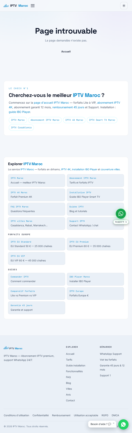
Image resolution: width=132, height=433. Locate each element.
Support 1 (105, 375)
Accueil (66, 51)
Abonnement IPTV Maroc (45, 120)
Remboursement (61, 415)
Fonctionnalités (74, 371)
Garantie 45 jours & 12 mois (112, 367)
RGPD (105, 415)
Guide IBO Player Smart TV (84, 194)
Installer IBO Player (80, 279)
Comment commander (23, 279)
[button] (32, 5)
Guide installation (75, 365)
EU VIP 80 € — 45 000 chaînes (28, 258)
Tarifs (69, 359)
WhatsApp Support (111, 353)
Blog (68, 382)
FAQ (68, 377)
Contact (70, 400)
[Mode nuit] (124, 5)
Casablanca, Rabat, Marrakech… (29, 223)
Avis (68, 394)
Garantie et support (22, 307)
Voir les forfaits (108, 359)
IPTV (19, 6)
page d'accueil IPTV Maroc (51, 102)
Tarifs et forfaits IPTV (82, 180)
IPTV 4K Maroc (74, 120)
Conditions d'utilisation (16, 415)
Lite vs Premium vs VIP (23, 293)
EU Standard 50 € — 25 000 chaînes (31, 244)
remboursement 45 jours (68, 107)
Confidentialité (40, 415)
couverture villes (110, 169)
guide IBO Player (19, 112)
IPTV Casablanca (21, 127)
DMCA (115, 415)
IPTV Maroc (86, 95)
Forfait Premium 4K (21, 194)
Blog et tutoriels (78, 209)
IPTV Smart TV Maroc (102, 120)
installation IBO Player (84, 169)
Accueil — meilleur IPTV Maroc (28, 180)
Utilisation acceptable (86, 415)
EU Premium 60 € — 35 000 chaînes (89, 244)
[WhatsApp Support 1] (121, 214)
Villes (69, 388)
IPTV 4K (66, 169)
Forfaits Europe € (79, 293)
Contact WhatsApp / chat (83, 223)
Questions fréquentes (23, 209)
